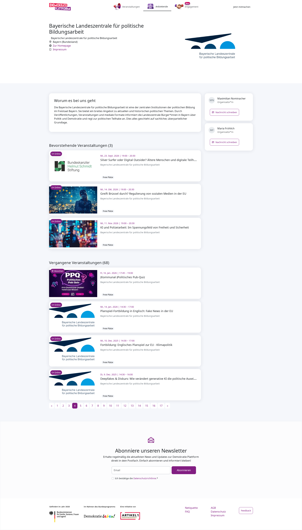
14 (139, 405)
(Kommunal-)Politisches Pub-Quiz (122, 277)
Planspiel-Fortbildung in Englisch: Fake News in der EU (136, 311)
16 (153, 405)
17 (161, 405)
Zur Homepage (62, 45)
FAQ (187, 511)
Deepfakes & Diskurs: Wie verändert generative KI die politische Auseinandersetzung (157, 379)
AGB (213, 508)
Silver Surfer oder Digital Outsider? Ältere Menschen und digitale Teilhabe (149, 160)
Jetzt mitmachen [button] (241, 6)
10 (110, 405)
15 (146, 405)
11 (117, 405)
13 (132, 405)
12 (124, 405)
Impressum (60, 49)
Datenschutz (218, 511)
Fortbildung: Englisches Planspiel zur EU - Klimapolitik (136, 345)
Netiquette (191, 508)
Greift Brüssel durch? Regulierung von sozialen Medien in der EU (143, 193)
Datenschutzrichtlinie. (145, 478)
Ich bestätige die (136, 478)
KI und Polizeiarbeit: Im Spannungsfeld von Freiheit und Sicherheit (144, 227)
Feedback (246, 510)
